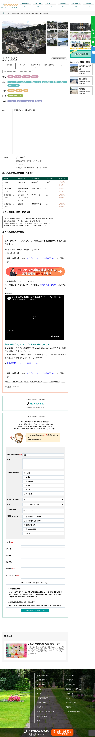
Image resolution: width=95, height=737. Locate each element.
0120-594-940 (37, 403)
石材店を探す (41, 684)
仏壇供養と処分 (42, 716)
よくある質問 (70, 675)
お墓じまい (40, 689)
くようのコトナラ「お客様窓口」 (41, 258)
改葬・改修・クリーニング (45, 711)
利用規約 (68, 707)
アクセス (22, 65)
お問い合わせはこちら (59, 58)
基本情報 (9, 65)
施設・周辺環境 (49, 65)
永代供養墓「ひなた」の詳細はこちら (22, 363)
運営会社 (68, 698)
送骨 (38, 720)
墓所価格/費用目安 (36, 66)
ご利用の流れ (70, 693)
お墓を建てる (41, 680)
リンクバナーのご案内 (73, 711)
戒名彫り (40, 693)
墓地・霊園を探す (42, 675)
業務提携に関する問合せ (73, 689)
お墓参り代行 (41, 702)
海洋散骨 (40, 707)
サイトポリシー (71, 702)
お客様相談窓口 (71, 684)
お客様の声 (69, 680)
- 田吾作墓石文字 (42, 698)
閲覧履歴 (93, 49)
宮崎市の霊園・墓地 (25, 71)
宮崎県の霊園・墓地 (10, 71)
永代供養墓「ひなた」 (49, 285)
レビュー (62, 65)
